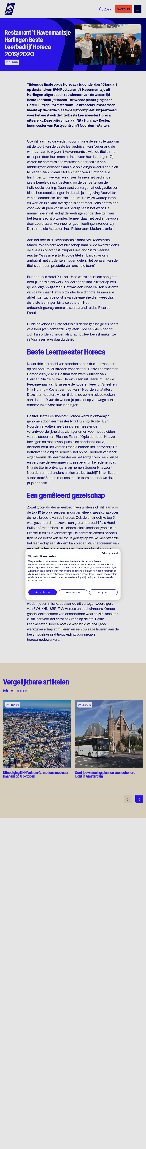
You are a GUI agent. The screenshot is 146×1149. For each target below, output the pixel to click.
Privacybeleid (110, 553)
